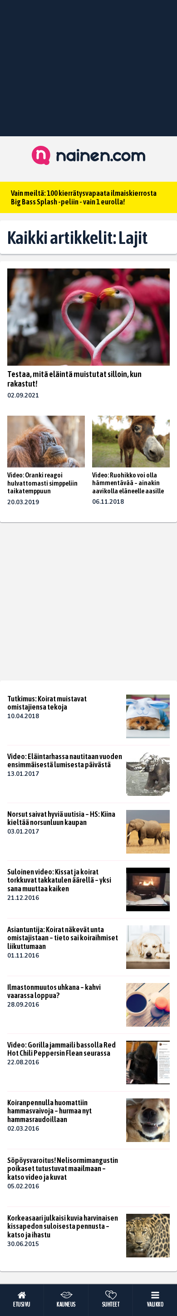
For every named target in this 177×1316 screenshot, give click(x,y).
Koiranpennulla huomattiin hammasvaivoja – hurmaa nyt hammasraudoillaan (49, 1111)
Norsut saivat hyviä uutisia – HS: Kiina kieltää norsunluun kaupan (61, 818)
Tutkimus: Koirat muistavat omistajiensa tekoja (47, 703)
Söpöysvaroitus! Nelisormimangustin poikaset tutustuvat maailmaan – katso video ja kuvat (62, 1169)
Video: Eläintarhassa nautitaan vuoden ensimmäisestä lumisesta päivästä (64, 761)
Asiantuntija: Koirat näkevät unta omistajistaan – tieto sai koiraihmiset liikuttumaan (62, 938)
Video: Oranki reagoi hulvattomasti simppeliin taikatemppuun (42, 483)
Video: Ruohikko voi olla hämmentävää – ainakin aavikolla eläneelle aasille (128, 483)
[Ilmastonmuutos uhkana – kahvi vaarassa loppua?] (148, 1005)
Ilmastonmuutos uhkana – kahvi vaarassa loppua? (54, 991)
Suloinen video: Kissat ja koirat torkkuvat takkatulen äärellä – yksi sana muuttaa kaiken (59, 880)
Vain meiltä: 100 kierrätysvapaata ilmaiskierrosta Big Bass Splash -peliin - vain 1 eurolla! (84, 197)
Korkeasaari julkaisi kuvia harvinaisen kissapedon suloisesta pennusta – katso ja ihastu (62, 1226)
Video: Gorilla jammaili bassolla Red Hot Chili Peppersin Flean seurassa (61, 1049)
